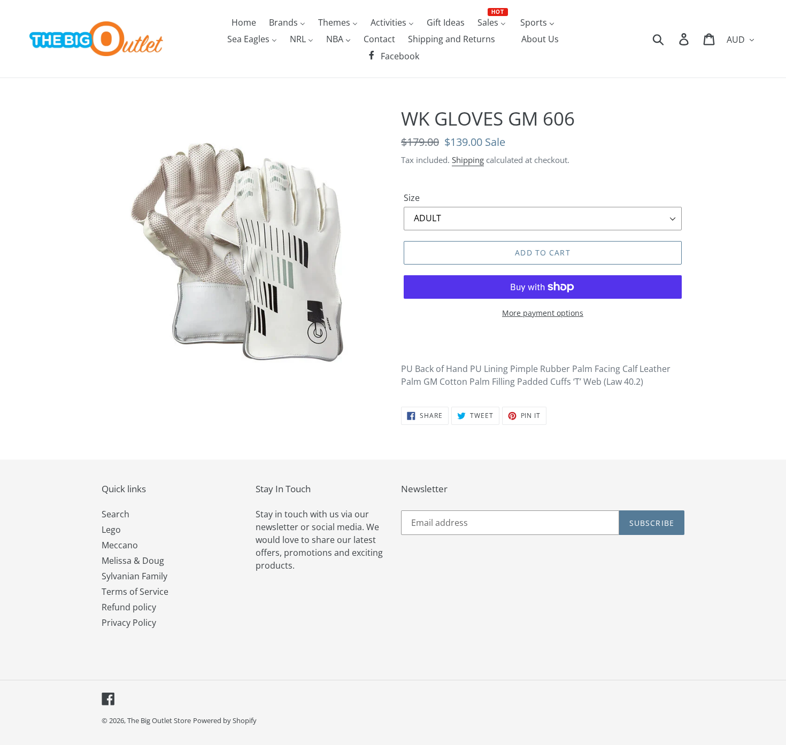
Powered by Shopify (225, 720)
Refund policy (129, 607)
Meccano (120, 545)
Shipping (468, 159)
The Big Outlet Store (159, 720)
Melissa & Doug (133, 560)
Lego (111, 530)
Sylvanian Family (134, 576)
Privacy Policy (129, 622)
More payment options (542, 313)
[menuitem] (244, 21)
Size (412, 198)
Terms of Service (135, 591)
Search (115, 514)
